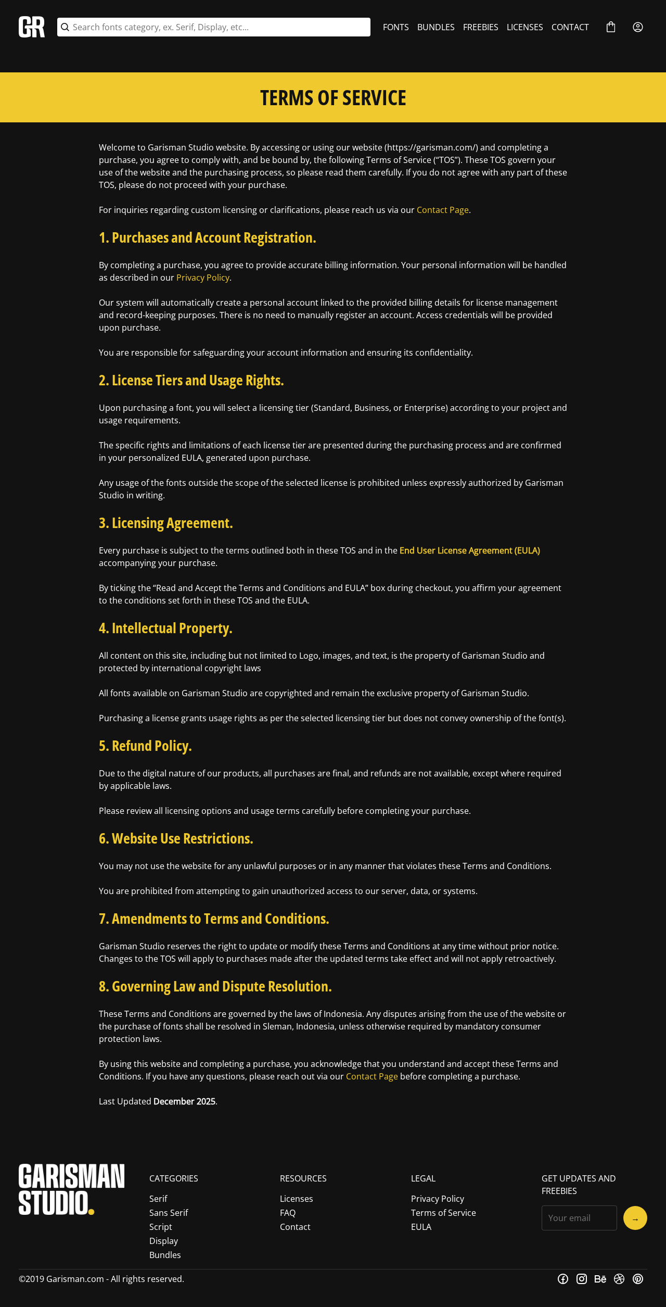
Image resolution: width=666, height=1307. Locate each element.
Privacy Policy (202, 277)
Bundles (165, 1255)
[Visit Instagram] (581, 1279)
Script (160, 1227)
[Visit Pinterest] (638, 1279)
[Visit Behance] (600, 1279)
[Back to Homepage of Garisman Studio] (32, 26)
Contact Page (443, 210)
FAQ (288, 1212)
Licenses (296, 1198)
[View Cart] (610, 27)
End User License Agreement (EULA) (470, 550)
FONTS (396, 27)
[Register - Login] (638, 27)
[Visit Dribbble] (619, 1279)
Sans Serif (168, 1212)
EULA (421, 1227)
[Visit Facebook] (563, 1279)
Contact (295, 1227)
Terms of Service (443, 1212)
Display (163, 1241)
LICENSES (525, 27)
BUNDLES (436, 27)
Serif (158, 1198)
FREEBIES (480, 27)
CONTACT (570, 27)
